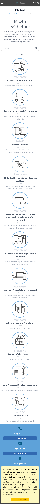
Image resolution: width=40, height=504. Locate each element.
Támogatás (19, 14)
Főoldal (11, 14)
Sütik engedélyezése (20, 500)
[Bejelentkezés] (38, 2)
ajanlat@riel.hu (20, 453)
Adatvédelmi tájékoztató (13, 487)
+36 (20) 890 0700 (20, 438)
